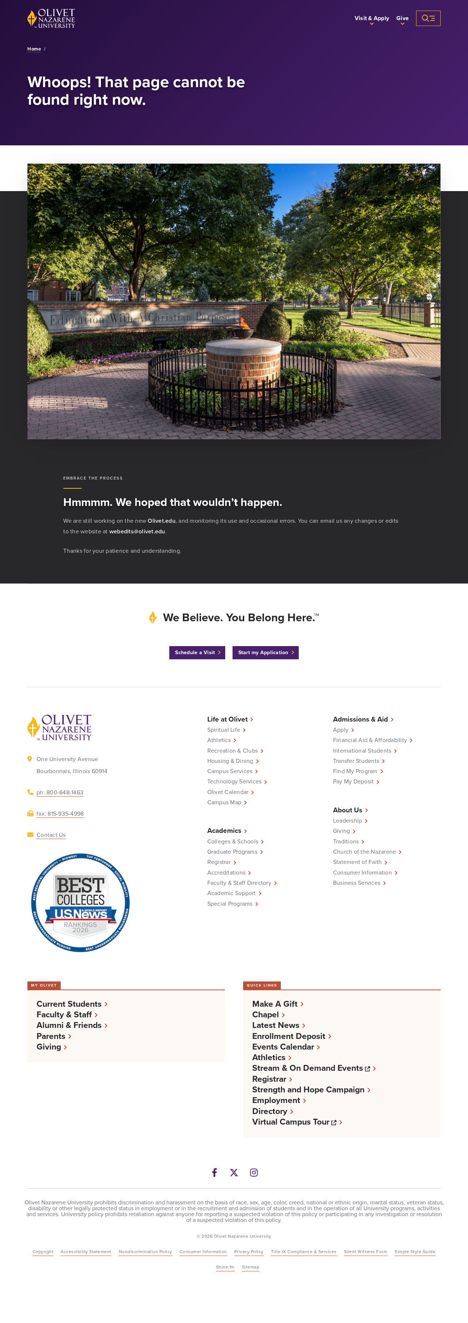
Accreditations (226, 872)
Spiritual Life (224, 730)
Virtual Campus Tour (297, 1121)
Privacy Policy (249, 1251)
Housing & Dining (230, 761)
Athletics (219, 740)
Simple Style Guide (415, 1251)
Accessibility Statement (86, 1251)
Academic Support (231, 893)
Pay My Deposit (353, 781)
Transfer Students (356, 761)
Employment (276, 1100)
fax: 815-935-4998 (60, 813)
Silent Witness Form (366, 1251)
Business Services (356, 883)
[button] (372, 18)
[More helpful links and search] (428, 18)
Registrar (219, 862)
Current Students (69, 1004)
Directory (269, 1111)
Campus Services (230, 771)
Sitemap (251, 1267)
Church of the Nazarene (364, 852)
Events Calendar (283, 1046)
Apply (340, 730)
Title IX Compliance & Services (304, 1251)
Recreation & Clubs (232, 750)
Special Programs (230, 904)
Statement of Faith (357, 862)
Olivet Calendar (228, 792)
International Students (362, 750)
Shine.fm (225, 1267)
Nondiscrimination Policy (145, 1251)
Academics (224, 830)
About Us (347, 810)
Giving (341, 831)
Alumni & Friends (69, 1025)
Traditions (346, 841)
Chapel (265, 1014)
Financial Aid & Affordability (370, 740)
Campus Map (224, 802)
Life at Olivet (227, 719)
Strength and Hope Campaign (308, 1089)
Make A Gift (275, 1004)
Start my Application (263, 652)
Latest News (275, 1025)
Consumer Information (362, 872)
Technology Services (234, 781)
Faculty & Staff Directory (239, 883)
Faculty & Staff (64, 1014)
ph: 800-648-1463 (60, 792)
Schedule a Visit (195, 652)
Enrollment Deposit (288, 1036)
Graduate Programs (232, 852)
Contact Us (51, 835)
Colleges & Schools (232, 841)
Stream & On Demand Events (314, 1068)
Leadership (347, 820)
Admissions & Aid (360, 719)
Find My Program (355, 771)
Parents (51, 1036)
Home (34, 49)
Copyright (43, 1251)
